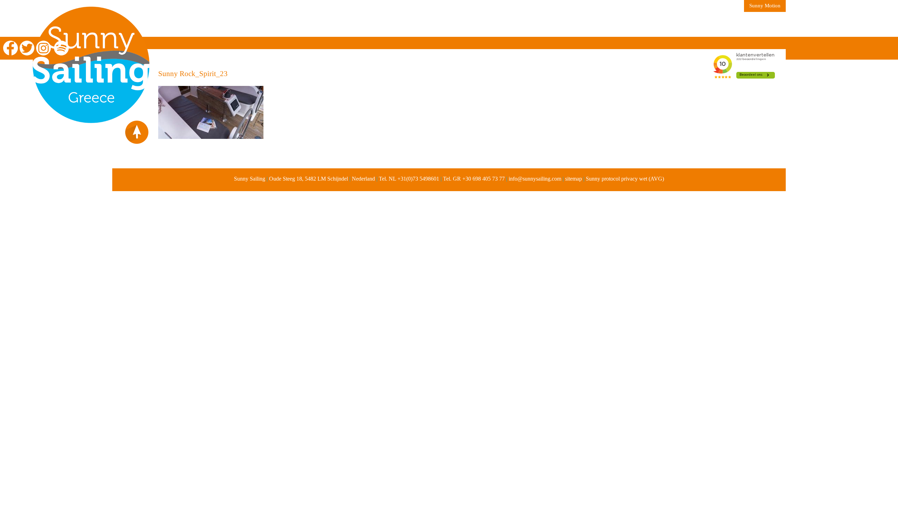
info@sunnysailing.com (535, 179)
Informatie (298, 24)
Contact (469, 24)
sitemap (573, 179)
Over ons (253, 24)
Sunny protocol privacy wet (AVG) (625, 179)
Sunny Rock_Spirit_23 (193, 74)
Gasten (432, 24)
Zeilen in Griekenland (190, 24)
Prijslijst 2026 (384, 24)
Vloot (338, 24)
